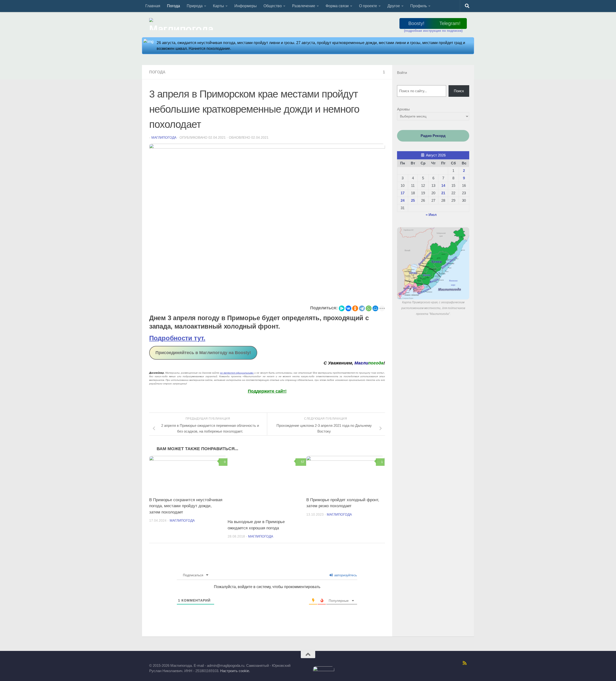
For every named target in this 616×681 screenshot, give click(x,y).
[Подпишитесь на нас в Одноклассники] (427, 663)
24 (402, 200)
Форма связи (337, 6)
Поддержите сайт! (267, 391)
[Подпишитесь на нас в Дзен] (439, 663)
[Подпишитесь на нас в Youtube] (458, 663)
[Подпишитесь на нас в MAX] (414, 663)
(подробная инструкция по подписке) (433, 30)
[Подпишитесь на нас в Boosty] (396, 663)
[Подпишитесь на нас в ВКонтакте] (421, 663)
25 (413, 200)
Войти (402, 73)
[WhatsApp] (369, 308)
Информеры (245, 6)
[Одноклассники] (355, 308)
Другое (393, 6)
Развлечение (303, 6)
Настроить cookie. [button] (235, 671)
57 (302, 462)
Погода (173, 6)
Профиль (418, 6)
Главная (152, 6)
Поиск (459, 91)
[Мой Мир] (375, 308)
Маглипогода (163, 137)
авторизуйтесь (345, 575)
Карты (218, 6)
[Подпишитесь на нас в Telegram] (408, 663)
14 (443, 185)
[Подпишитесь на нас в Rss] (464, 663)
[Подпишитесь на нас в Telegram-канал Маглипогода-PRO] (402, 663)
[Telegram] (362, 308)
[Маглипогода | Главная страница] (182, 24)
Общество (272, 6)
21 (443, 193)
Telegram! (450, 23)
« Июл (431, 215)
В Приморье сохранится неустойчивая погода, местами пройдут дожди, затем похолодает (185, 506)
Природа (195, 6)
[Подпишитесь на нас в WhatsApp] (452, 663)
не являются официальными (237, 372)
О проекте (368, 6)
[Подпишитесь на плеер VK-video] (446, 663)
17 (402, 193)
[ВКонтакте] (348, 308)
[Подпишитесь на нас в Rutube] (433, 663)
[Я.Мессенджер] (342, 308)
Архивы (403, 109)
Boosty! (416, 23)
